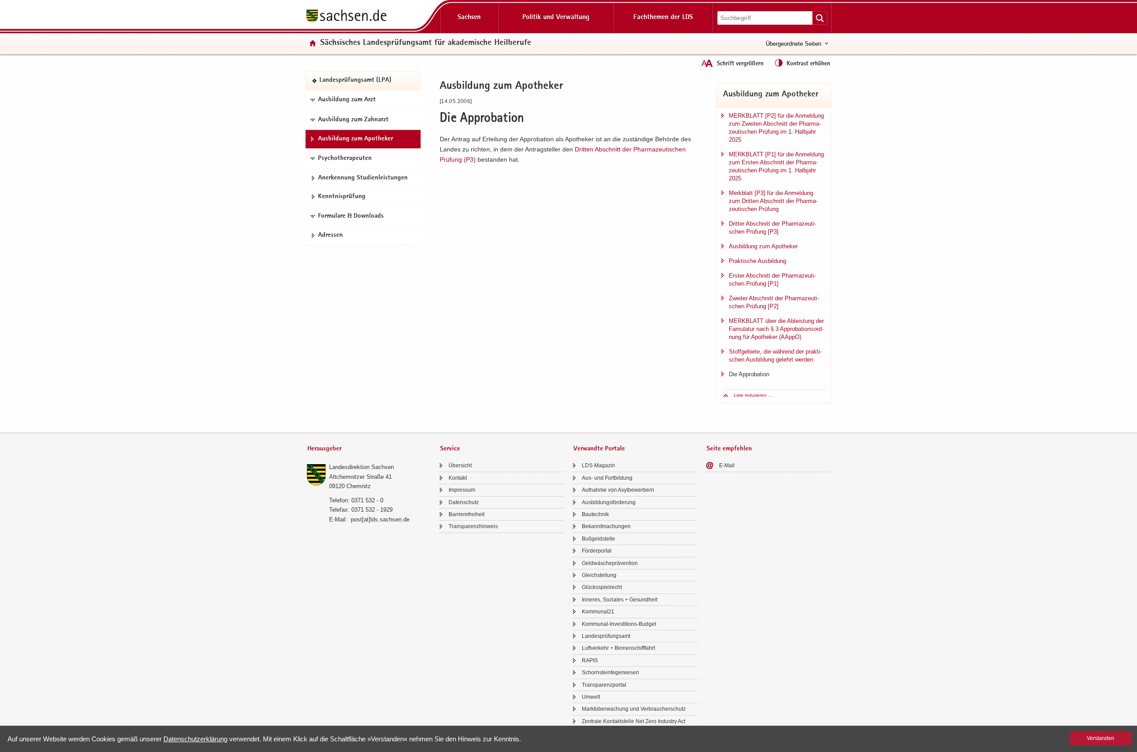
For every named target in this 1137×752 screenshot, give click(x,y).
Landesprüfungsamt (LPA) (355, 80)
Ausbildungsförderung (609, 502)
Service (450, 449)
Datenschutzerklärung (195, 739)
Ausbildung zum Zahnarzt (353, 119)
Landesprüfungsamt (606, 636)
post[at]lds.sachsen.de (380, 519)
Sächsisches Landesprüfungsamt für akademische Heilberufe (425, 43)
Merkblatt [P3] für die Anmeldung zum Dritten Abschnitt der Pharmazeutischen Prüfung (773, 201)
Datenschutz (464, 502)
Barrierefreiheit (467, 514)
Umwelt (591, 697)
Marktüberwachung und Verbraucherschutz (634, 709)
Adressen (330, 235)
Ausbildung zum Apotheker (355, 139)
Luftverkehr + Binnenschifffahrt (618, 648)
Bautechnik (595, 514)
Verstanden (1100, 738)
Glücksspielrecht (602, 587)
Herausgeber (324, 449)
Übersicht (460, 465)
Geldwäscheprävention (610, 563)
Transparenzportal (604, 685)
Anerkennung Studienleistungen (363, 178)
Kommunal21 (598, 612)
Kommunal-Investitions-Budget (619, 624)
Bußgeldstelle (598, 539)
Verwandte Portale (599, 449)
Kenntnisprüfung (342, 197)
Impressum (462, 490)
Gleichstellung (599, 575)
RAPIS (590, 660)
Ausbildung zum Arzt (347, 99)
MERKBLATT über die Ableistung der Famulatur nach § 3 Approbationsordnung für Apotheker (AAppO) (776, 329)
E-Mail (727, 465)
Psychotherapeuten (345, 158)
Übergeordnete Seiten (793, 43)
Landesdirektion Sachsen (361, 467)
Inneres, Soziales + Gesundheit (619, 600)
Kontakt (458, 478)
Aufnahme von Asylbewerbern (618, 490)
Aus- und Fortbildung (607, 478)
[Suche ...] (819, 18)
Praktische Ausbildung (757, 261)
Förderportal (597, 551)
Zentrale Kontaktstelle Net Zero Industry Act (633, 721)
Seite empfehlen (729, 449)
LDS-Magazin (598, 465)
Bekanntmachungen (606, 526)
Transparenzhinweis (473, 526)
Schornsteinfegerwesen (610, 672)
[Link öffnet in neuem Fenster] (346, 22)
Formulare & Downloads (351, 216)
